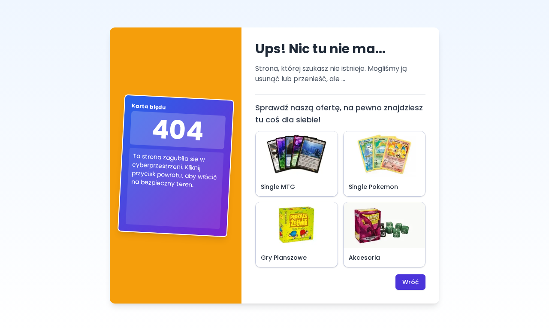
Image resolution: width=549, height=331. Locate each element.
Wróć (410, 282)
